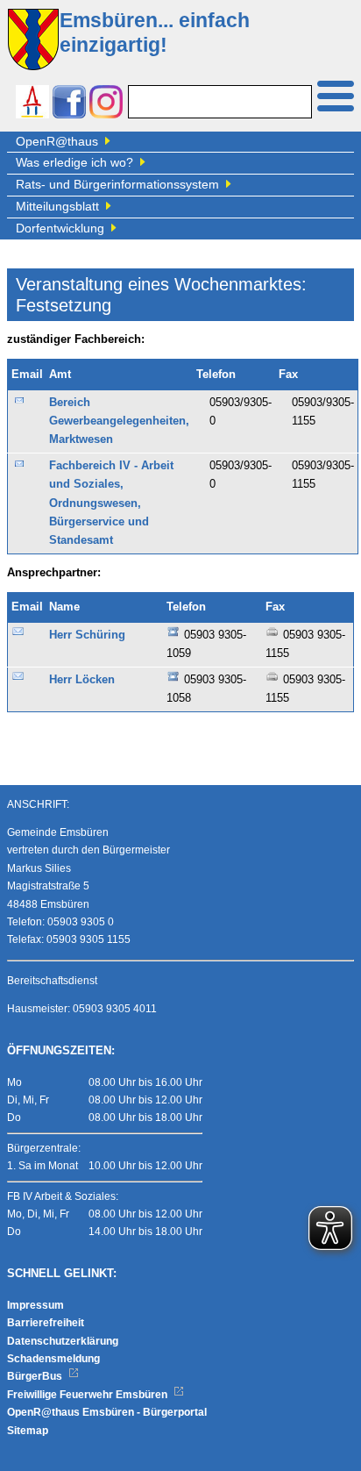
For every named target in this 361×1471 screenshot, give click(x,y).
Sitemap (27, 1431)
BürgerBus (36, 1376)
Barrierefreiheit (45, 1323)
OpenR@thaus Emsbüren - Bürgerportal (107, 1412)
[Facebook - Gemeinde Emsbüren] (69, 104)
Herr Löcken (82, 680)
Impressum (35, 1305)
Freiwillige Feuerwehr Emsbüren (88, 1395)
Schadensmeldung (53, 1359)
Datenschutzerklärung (62, 1341)
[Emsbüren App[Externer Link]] (32, 104)
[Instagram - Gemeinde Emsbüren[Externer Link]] (106, 104)
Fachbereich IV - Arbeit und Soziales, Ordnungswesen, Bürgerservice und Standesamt (111, 503)
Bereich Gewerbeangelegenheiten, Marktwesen (119, 421)
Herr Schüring (87, 635)
